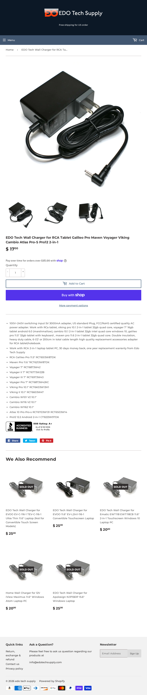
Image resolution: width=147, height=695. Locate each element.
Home (10, 49)
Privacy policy (14, 668)
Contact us (12, 663)
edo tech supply (25, 681)
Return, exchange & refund (13, 655)
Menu (11, 40)
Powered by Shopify (52, 681)
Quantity (12, 265)
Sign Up (134, 653)
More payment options (73, 305)
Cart (141, 40)
